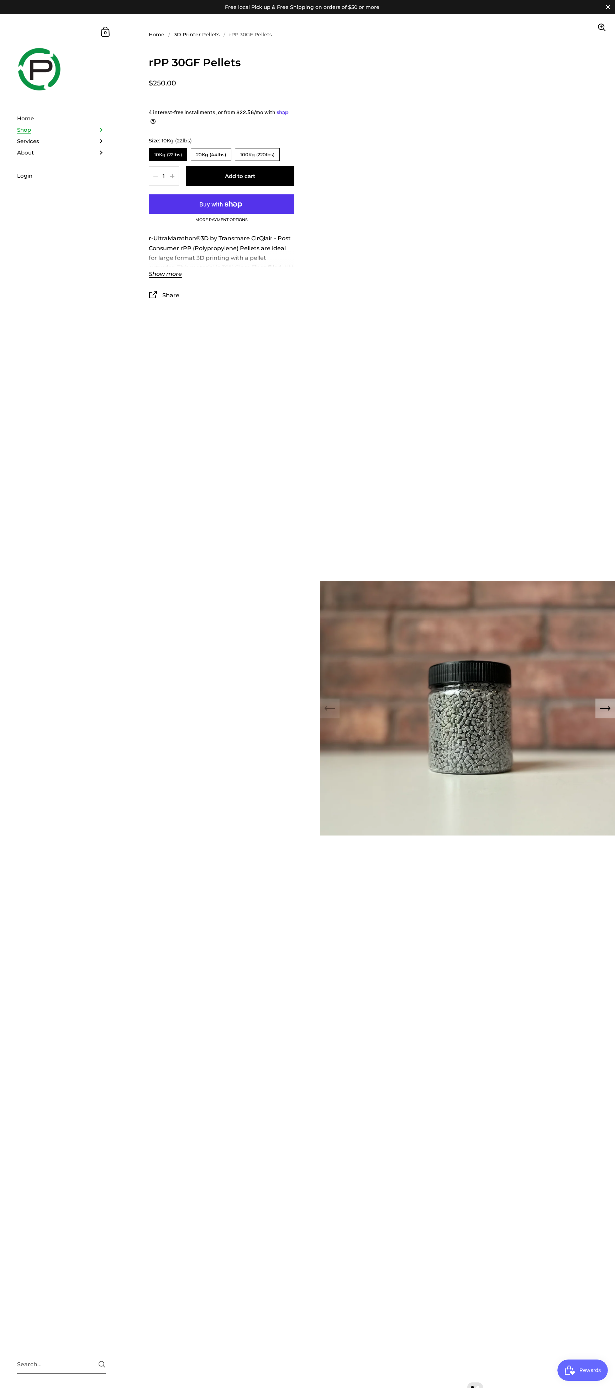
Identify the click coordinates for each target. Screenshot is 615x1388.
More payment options (221, 220)
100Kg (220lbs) (257, 152)
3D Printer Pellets (197, 34)
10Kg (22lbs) (168, 152)
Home (156, 34)
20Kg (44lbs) (211, 152)
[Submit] (102, 1364)
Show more (165, 274)
